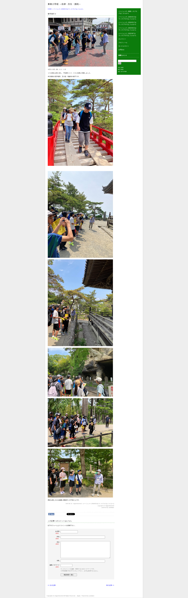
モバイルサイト (123, 46)
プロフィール (122, 42)
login (78, 595)
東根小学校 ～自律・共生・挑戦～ (64, 4)
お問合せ (121, 49)
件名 (57, 537)
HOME (50, 9)
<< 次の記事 (52, 585)
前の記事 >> (110, 585)
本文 (57, 543)
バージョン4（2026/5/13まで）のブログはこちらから (68, 9)
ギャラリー (122, 39)
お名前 (57, 532)
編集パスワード (55, 566)
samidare (111, 507)
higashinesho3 (110, 505)
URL (58, 560)
